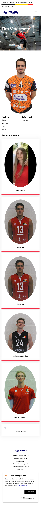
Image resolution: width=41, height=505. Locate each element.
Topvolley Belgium (8, 3)
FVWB (30, 3)
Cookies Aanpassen (27, 498)
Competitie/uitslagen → (20, 464)
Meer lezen (23, 486)
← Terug (4, 33)
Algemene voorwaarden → (21, 467)
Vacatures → (20, 469)
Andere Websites (7, 6)
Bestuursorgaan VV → (20, 458)
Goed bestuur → (20, 461)
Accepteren (30, 492)
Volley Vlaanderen (21, 3)
